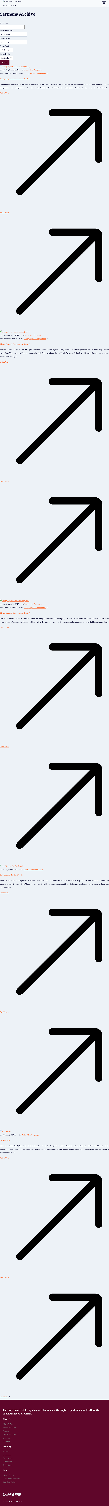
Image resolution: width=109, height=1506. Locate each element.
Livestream (7, 1455)
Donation (6, 1441)
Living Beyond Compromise (35, 73)
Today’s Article (8, 1458)
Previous (3, 1397)
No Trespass (5, 1140)
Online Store (7, 1465)
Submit (5, 62)
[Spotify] (19, 1495)
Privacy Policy (8, 1475)
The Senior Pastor (9, 1434)
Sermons (6, 1451)
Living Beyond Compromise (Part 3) (15, 79)
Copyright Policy (9, 1482)
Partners (6, 1431)
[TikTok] (13, 1495)
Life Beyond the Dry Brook (11, 875)
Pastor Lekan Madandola (33, 869)
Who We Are (8, 1424)
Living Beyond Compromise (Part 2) (15, 344)
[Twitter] (10, 1495)
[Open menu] (104, 3)
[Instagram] (7, 1495)
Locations (6, 1438)
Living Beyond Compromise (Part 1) (15, 613)
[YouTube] (16, 1495)
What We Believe (9, 1427)
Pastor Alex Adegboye (33, 70)
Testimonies (7, 1462)
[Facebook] (4, 1495)
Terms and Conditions (11, 1479)
